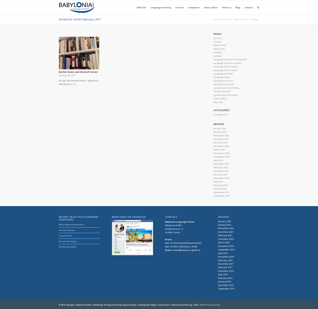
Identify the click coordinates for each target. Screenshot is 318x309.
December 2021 (221, 139)
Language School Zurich (225, 66)
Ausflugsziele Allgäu (147, 305)
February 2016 (220, 185)
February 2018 (220, 167)
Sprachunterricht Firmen (225, 95)
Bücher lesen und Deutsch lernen (78, 71)
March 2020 (219, 149)
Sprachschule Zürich (223, 84)
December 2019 (221, 153)
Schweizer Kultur (221, 77)
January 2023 (219, 131)
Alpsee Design (129, 305)
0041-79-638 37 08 (173, 246)
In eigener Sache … (66, 235)
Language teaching (223, 73)
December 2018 (221, 163)
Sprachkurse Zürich (223, 80)
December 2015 (221, 192)
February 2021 (220, 142)
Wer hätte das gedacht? (68, 246)
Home (229, 19)
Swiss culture (220, 98)
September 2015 (221, 195)
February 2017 (220, 174)
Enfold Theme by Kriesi (210, 305)
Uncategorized (220, 114)
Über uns (218, 102)
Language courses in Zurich (227, 63)
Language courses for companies (230, 59)
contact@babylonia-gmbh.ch (186, 250)
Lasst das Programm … (68, 230)
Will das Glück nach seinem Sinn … (72, 224)
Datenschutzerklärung (182, 305)
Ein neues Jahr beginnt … (69, 241)
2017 (246, 19)
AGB (196, 305)
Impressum (219, 48)
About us (238, 19)
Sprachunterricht (221, 91)
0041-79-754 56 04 (173, 242)
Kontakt (217, 52)
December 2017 (221, 170)
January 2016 (219, 188)
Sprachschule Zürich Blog (226, 87)
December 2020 (221, 146)
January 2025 (219, 128)
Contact (217, 41)
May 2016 (218, 181)
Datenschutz (219, 45)
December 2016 (221, 178)
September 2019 (221, 156)
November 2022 (221, 135)
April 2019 (218, 160)
